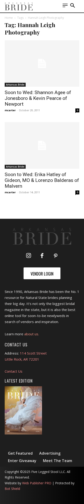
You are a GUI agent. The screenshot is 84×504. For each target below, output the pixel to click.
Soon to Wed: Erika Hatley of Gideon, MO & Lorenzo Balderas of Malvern (42, 180)
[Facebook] (42, 256)
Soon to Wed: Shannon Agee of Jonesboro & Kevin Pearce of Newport (38, 98)
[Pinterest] (55, 256)
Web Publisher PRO (36, 483)
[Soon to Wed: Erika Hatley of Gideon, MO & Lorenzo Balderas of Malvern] (42, 145)
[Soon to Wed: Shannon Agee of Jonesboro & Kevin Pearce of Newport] (42, 63)
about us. (31, 334)
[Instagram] (28, 256)
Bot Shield (12, 488)
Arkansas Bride (15, 84)
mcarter (10, 110)
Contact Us (13, 371)
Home (9, 18)
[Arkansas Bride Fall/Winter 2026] (23, 410)
